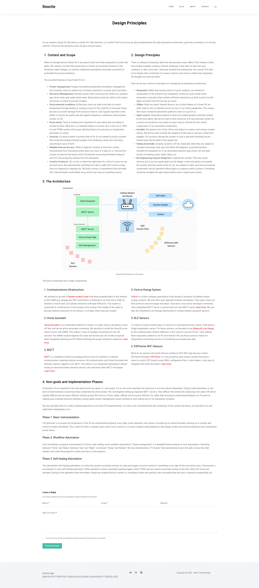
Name (45, 503)
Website (163, 503)
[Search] (215, 7)
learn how (200, 307)
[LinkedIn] (141, 573)
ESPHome (155, 357)
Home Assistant (51, 325)
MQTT (47, 357)
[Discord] (131, 573)
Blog (181, 7)
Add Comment (49, 513)
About (192, 7)
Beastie (48, 6)
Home (171, 7)
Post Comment (52, 546)
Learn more (49, 371)
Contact (205, 7)
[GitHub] (136, 573)
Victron (134, 296)
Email (104, 503)
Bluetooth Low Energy (203, 328)
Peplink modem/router (78, 296)
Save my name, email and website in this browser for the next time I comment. (76, 538)
